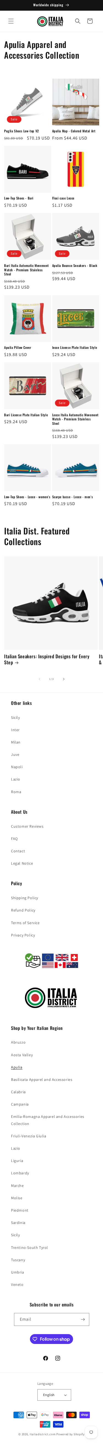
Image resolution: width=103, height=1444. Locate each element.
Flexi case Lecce (63, 198)
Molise (17, 1197)
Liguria (17, 1160)
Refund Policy (23, 910)
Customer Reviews (27, 826)
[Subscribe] (83, 1319)
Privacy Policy (23, 935)
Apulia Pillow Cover (17, 347)
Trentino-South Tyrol (29, 1247)
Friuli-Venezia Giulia (28, 1135)
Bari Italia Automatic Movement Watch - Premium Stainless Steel (26, 269)
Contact (18, 850)
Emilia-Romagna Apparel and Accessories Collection (47, 1120)
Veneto (17, 1284)
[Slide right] (64, 679)
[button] (11, 21)
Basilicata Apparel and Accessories (41, 1079)
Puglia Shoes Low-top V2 (21, 131)
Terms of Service (25, 922)
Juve (15, 754)
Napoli (17, 766)
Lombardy (20, 1172)
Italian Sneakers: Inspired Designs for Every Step (46, 659)
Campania (20, 1104)
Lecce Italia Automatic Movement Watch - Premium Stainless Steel (75, 419)
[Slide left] (40, 679)
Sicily (15, 717)
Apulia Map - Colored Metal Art (74, 131)
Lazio (15, 779)
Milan (16, 742)
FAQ (14, 838)
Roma (16, 791)
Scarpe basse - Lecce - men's (72, 497)
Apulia (17, 1067)
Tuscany (18, 1259)
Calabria (18, 1091)
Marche (17, 1185)
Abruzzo (18, 1042)
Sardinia (18, 1222)
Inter (15, 729)
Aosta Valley (22, 1054)
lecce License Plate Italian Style (74, 347)
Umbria (17, 1272)
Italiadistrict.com (43, 1434)
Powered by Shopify (70, 1434)
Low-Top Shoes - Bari (19, 198)
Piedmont (20, 1210)
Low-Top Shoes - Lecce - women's (27, 497)
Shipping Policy (24, 897)
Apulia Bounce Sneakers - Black (75, 265)
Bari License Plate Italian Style (26, 415)
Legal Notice (22, 863)
